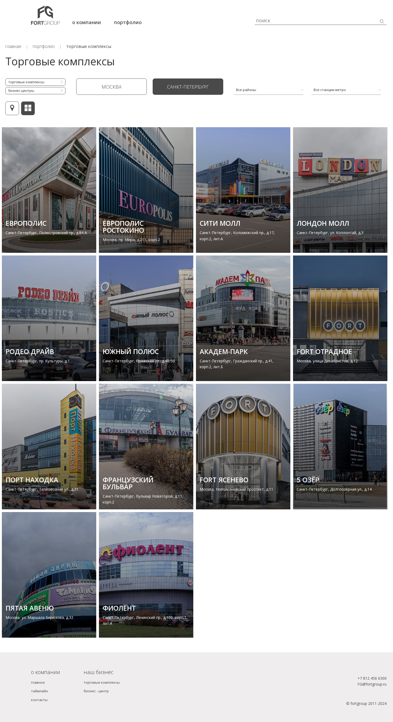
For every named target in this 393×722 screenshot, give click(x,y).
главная (13, 46)
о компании (86, 22)
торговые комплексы (88, 46)
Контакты (39, 699)
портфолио (128, 22)
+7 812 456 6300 (372, 678)
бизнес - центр (96, 691)
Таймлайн (39, 691)
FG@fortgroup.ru (372, 684)
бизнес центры (21, 90)
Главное (38, 682)
